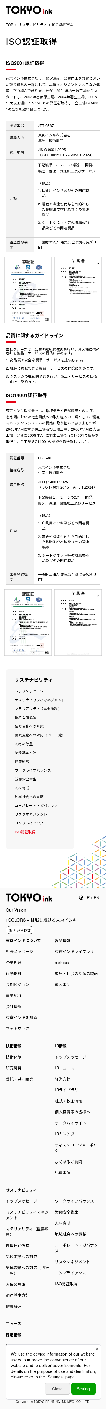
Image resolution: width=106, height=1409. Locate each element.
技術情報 (13, 1046)
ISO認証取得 (25, 831)
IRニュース (64, 1068)
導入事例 (62, 984)
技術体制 (13, 1057)
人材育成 (22, 787)
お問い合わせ (20, 929)
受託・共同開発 (19, 1079)
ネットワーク (17, 1028)
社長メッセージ (19, 951)
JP (86, 897)
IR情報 (61, 1046)
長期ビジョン (17, 984)
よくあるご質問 (68, 1161)
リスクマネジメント (31, 814)
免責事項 (62, 1172)
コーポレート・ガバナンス (36, 805)
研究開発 (13, 1068)
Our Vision (16, 910)
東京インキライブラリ (74, 951)
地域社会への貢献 (29, 796)
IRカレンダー (66, 1134)
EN (97, 897)
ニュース (13, 1323)
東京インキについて (23, 940)
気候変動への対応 (29, 726)
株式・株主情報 (68, 1101)
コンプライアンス (29, 822)
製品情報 (62, 940)
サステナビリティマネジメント (40, 699)
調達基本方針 (26, 752)
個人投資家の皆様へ (72, 1112)
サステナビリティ (34, 680)
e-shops (62, 962)
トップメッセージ (29, 690)
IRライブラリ (66, 1090)
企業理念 (13, 962)
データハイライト (70, 1123)
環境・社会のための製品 (76, 973)
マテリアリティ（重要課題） (38, 708)
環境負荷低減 (26, 717)
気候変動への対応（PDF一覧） (40, 734)
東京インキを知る (21, 1017)
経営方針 (62, 1079)
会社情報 (13, 1006)
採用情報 (13, 1334)
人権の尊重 (24, 743)
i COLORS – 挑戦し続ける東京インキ (41, 920)
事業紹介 (13, 995)
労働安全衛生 (26, 778)
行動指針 (13, 973)
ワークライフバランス (33, 770)
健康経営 (22, 761)
